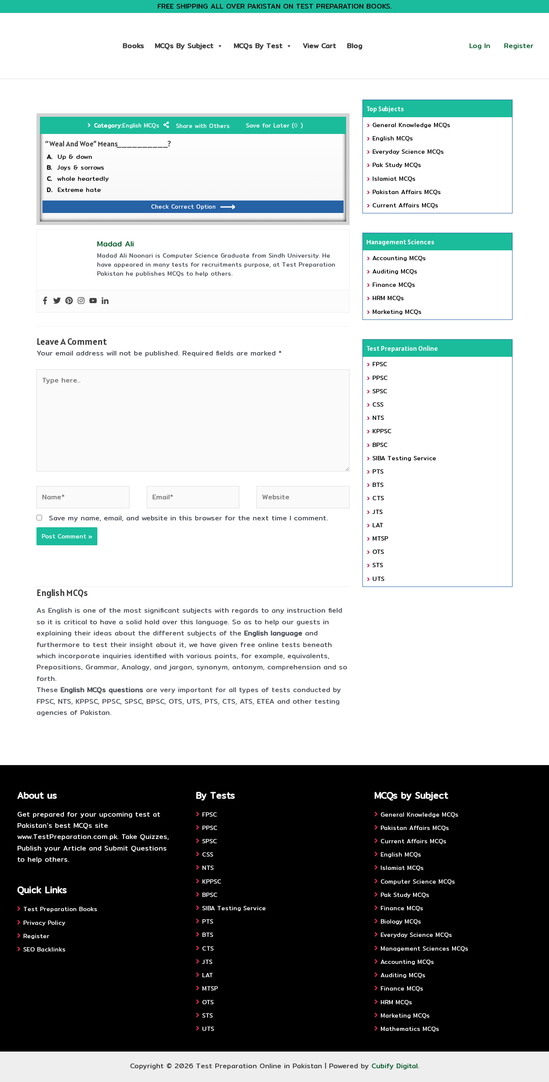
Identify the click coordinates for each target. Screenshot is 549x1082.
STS (377, 565)
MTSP (380, 538)
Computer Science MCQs (417, 881)
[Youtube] (93, 301)
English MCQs (140, 125)
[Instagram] (81, 301)
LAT (377, 525)
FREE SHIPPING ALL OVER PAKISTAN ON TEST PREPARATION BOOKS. (274, 6)
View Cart (319, 45)
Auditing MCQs (394, 271)
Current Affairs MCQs (405, 205)
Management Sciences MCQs (424, 948)
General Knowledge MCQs (411, 125)
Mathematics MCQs (409, 1028)
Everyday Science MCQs (408, 151)
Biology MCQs (400, 921)
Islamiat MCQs (394, 178)
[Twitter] (57, 301)
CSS (377, 404)
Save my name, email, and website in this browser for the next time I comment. (188, 518)
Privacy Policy (44, 922)
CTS (378, 498)
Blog (354, 45)
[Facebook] (45, 301)
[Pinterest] (69, 301)
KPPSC (382, 431)
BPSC (380, 445)
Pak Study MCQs (396, 165)
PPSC (380, 378)
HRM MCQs (388, 298)
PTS (377, 471)
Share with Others (202, 126)
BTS (377, 484)
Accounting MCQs (399, 258)
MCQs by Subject (184, 45)
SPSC (379, 391)
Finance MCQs (393, 284)
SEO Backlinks (44, 949)
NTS (378, 417)
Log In (479, 45)
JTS (377, 512)
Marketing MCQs (397, 311)
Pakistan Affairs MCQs (406, 192)
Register (519, 45)
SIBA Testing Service (404, 458)
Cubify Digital (394, 1066)
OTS (378, 551)
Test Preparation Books (60, 909)
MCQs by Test (258, 45)
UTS (378, 579)
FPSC (379, 364)
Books (133, 45)
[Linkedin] (105, 301)
